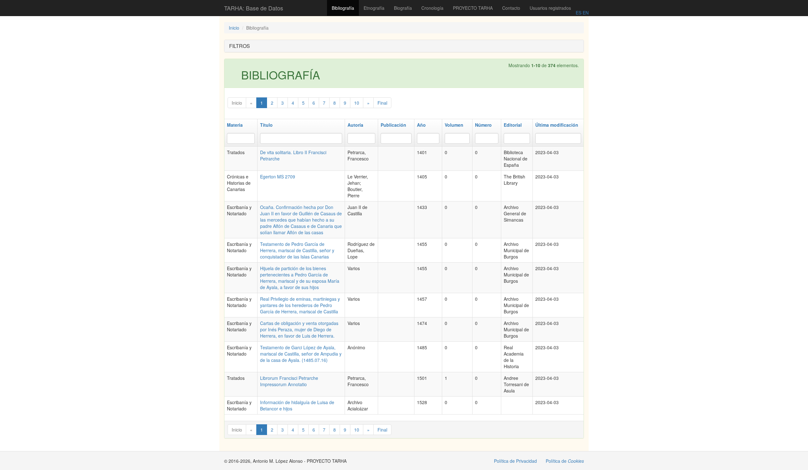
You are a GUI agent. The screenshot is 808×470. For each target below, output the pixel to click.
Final (382, 103)
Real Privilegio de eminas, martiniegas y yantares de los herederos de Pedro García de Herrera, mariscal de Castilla (300, 305)
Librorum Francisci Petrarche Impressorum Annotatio (289, 381)
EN (585, 12)
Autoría (355, 125)
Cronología (432, 8)
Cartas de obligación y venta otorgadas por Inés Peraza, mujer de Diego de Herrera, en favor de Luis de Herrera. (299, 329)
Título (266, 125)
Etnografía (374, 8)
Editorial (513, 125)
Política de (565, 461)
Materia (235, 125)
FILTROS (239, 45)
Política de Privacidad (515, 461)
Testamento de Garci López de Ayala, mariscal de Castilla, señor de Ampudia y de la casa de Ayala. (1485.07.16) (301, 353)
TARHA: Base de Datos (253, 8)
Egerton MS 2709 (277, 176)
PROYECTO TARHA (473, 8)
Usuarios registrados (550, 8)
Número (483, 125)
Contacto (511, 8)
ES (578, 12)
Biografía (403, 8)
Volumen (454, 125)
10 (356, 103)
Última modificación (556, 125)
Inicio (234, 28)
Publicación (393, 125)
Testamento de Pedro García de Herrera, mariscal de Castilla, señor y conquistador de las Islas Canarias (297, 250)
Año (421, 125)
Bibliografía (343, 8)
